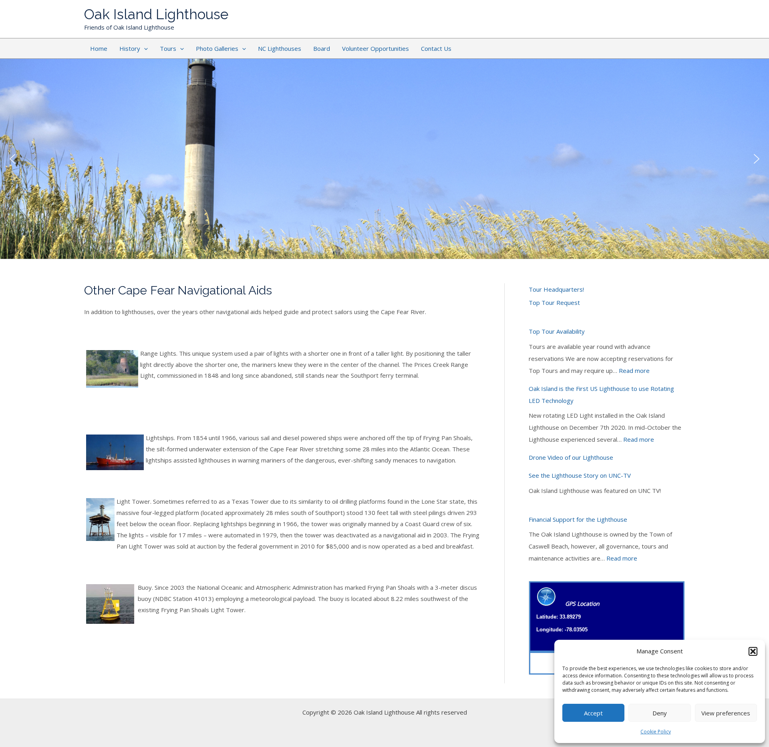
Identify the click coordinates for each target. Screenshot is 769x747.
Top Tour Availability (557, 331)
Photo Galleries (217, 48)
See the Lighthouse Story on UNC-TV (580, 475)
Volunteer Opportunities (375, 48)
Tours (168, 48)
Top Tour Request (554, 302)
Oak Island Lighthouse (156, 14)
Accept (593, 713)
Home (98, 48)
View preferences (725, 713)
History (129, 48)
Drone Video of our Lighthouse (571, 457)
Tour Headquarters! (556, 289)
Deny (659, 713)
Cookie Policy (655, 731)
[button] (753, 651)
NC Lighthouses (279, 48)
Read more (634, 370)
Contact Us (436, 48)
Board (321, 48)
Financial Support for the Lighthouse (578, 519)
